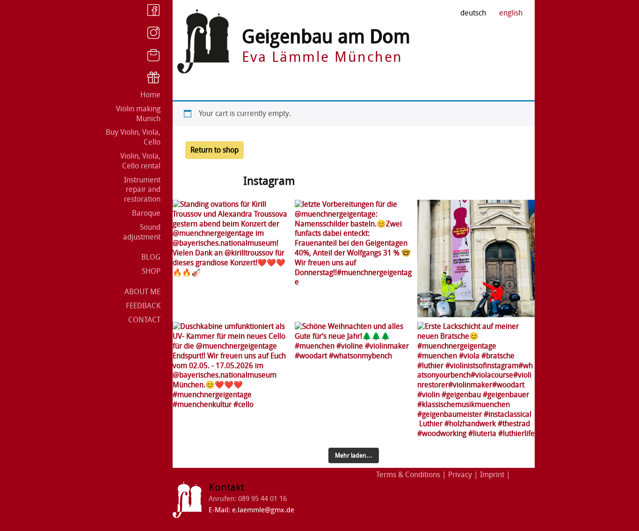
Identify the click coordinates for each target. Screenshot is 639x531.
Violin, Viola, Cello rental (140, 161)
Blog (150, 257)
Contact (144, 319)
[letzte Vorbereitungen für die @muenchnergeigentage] (353, 258)
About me (142, 291)
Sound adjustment (141, 232)
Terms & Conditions (408, 474)
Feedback (143, 305)
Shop (151, 271)
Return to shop (214, 149)
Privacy (460, 474)
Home (150, 94)
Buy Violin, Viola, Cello (133, 137)
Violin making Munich (138, 113)
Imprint (492, 474)
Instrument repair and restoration (142, 189)
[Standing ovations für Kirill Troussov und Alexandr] (231, 258)
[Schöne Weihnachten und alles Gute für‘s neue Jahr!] (353, 380)
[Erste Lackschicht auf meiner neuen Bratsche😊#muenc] (476, 380)
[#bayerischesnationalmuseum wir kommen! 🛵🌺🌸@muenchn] (476, 258)
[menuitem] (511, 13)
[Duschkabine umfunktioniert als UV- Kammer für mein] (231, 380)
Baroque (146, 213)
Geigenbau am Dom (326, 37)
